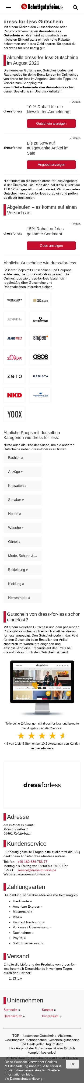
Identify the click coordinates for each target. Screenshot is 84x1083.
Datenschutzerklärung (26, 1078)
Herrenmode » (19, 598)
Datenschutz (13, 1016)
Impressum (50, 1016)
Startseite (11, 1010)
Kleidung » (16, 584)
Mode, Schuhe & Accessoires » (25, 556)
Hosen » (14, 514)
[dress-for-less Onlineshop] (42, 688)
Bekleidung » (18, 570)
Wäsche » (16, 528)
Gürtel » (14, 542)
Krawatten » (17, 486)
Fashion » (15, 458)
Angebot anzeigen (51, 164)
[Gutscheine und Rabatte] (42, 6)
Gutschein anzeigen (51, 123)
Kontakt (47, 1010)
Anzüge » (15, 472)
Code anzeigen (51, 246)
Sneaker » (16, 500)
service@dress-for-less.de (37, 870)
